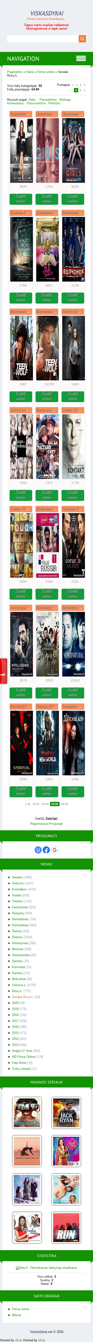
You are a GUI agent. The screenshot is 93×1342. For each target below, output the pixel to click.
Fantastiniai (20, 907)
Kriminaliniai (20, 925)
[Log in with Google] (54, 850)
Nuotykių (18, 913)
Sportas (17, 961)
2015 (15, 1033)
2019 (15, 1009)
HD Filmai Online (23, 1057)
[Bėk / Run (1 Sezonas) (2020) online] (66, 1228)
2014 (15, 1039)
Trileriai (17, 901)
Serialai (17, 877)
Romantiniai (20, 919)
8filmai (16, 1315)
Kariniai (17, 973)
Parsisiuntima (36, 103)
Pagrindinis (14, 72)
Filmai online (45, 72)
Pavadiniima (48, 99)
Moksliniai (19, 979)
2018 (15, 1015)
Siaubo (16, 895)
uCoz (18, 1340)
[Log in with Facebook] (46, 850)
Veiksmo (18, 883)
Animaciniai (20, 943)
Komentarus (15, 103)
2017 (15, 1021)
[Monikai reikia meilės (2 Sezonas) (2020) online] (26, 1228)
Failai (29, 72)
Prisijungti (56, 824)
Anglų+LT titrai (22, 1051)
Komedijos (19, 889)
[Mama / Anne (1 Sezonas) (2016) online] (26, 1189)
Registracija (38, 824)
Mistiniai (17, 949)
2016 (15, 1027)
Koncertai (18, 967)
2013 (15, 1045)
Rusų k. (17, 991)
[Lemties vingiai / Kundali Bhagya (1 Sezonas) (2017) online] (66, 1151)
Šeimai (16, 931)
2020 (15, 1003)
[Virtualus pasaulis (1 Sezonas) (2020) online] (26, 1113)
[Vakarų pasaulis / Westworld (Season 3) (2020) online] (26, 1151)
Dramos (17, 937)
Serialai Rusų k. (23, 997)
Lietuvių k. (19, 985)
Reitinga (65, 99)
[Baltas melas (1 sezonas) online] (66, 1189)
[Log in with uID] (38, 850)
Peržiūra (54, 103)
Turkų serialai (21, 1068)
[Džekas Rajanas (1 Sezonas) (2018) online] (66, 1113)
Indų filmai (19, 1063)
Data (32, 99)
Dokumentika (21, 955)
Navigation (23, 58)
